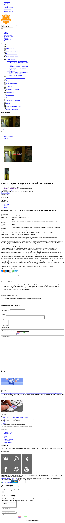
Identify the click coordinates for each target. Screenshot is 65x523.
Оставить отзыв (13, 188)
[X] (8, 271)
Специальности (8, 39)
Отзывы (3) (7, 205)
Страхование (9, 97)
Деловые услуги (10, 59)
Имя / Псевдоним (5, 310)
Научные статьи (8, 35)
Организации (10, 95)
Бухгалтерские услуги (12, 56)
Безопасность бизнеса (12, 51)
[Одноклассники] (4, 271)
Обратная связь (8, 442)
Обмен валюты (10, 92)
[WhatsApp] (13, 271)
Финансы (8, 103)
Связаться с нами (8, 439)
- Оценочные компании (14, 73)
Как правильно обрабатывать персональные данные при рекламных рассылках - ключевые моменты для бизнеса (31, 393)
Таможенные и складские (13, 100)
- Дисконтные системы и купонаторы (17, 66)
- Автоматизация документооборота (17, 61)
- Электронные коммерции (14, 75)
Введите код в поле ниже (9, 330)
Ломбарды (9, 86)
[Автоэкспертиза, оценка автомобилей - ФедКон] (18, 167)
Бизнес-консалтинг (11, 54)
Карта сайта (7, 440)
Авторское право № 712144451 (9, 478)
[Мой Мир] (6, 271)
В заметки (21, 188)
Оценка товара (5, 327)
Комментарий (4, 325)
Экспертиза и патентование (13, 106)
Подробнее (4, 397)
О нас (5, 436)
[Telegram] (17, 271)
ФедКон (3, 129)
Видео (5, 40)
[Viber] (10, 271)
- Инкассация (11, 69)
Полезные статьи (8, 36)
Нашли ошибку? (5, 193)
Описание (6, 204)
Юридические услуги (12, 109)
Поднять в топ (4, 194)
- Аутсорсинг (11, 65)
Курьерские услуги (11, 83)
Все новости (4, 423)
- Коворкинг (11, 71)
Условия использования (10, 438)
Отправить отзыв (5, 336)
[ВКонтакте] (2, 271)
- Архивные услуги (12, 63)
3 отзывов (5, 188)
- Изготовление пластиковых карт (16, 68)
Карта (5, 207)
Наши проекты (8, 435)
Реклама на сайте (8, 432)
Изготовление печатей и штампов (15, 78)
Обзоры (6, 38)
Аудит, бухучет (10, 48)
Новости (6, 33)
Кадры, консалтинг (11, 80)
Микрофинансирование (12, 89)
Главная (6, 32)
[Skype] (15, 271)
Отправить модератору (32, 520)
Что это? (9, 190)
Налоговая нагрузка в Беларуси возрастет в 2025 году (15, 417)
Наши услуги (7, 433)
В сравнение (28, 188)
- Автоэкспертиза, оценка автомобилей (18, 62)
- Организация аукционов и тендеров (17, 72)
